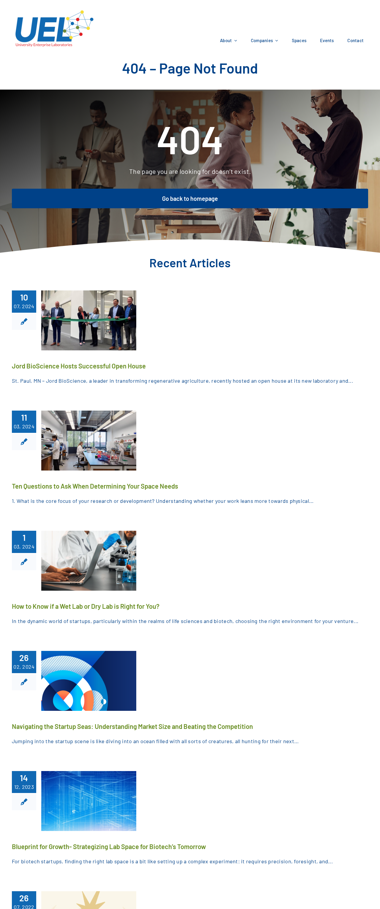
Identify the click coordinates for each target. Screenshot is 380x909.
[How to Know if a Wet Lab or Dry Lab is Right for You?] (88, 561)
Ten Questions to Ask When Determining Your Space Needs (95, 486)
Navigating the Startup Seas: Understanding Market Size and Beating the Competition (132, 726)
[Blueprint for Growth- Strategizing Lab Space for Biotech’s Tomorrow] (88, 801)
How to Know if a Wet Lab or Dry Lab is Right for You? (85, 606)
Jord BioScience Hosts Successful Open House (79, 366)
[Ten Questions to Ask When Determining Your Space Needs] (88, 441)
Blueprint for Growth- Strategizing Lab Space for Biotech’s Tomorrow (109, 846)
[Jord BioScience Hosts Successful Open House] (88, 320)
